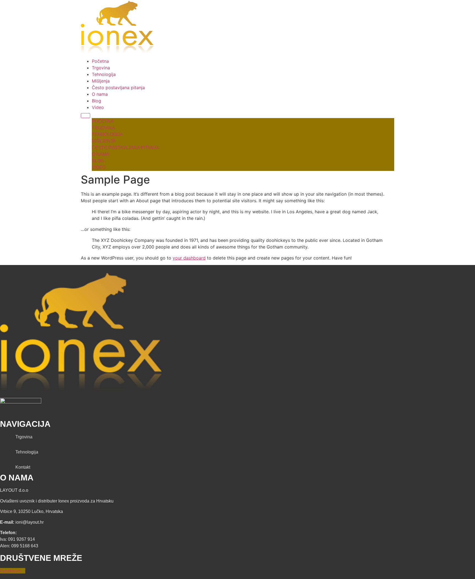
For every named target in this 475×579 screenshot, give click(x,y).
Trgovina (101, 67)
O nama (100, 94)
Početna (100, 61)
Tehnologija (104, 74)
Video (98, 107)
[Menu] (85, 115)
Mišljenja (101, 81)
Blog (96, 100)
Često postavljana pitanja (118, 87)
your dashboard (189, 258)
